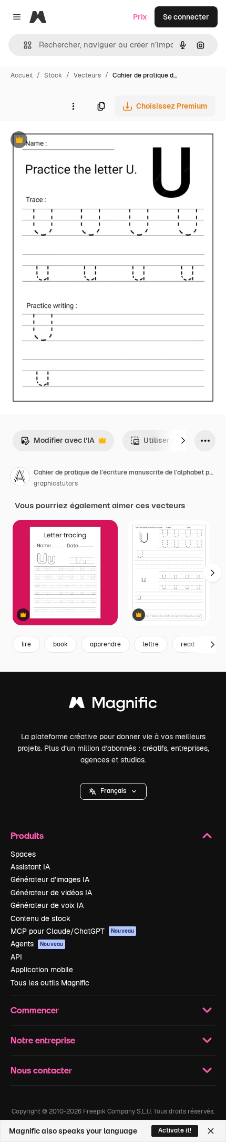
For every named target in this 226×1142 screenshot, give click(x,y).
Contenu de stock (40, 918)
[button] (113, 791)
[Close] (210, 1131)
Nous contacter (41, 1070)
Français (113, 791)
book (60, 644)
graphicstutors (56, 483)
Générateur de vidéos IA (51, 892)
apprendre (105, 644)
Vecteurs (87, 75)
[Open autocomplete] (23, 45)
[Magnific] (113, 705)
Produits (27, 835)
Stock (53, 75)
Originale (69, 141)
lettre (151, 644)
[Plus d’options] (73, 106)
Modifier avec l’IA (57, 443)
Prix (140, 17)
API (16, 957)
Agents (37, 944)
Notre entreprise (43, 1040)
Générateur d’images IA (50, 879)
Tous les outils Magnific (50, 983)
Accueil (22, 75)
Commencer (35, 1009)
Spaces (23, 854)
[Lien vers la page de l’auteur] (20, 478)
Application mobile (42, 969)
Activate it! (174, 1130)
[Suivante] (182, 440)
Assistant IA (30, 867)
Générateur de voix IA (47, 905)
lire (26, 644)
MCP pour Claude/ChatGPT (72, 931)
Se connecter (186, 17)
